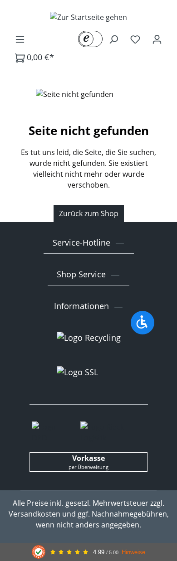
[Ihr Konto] (157, 39)
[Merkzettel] (135, 39)
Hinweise (133, 552)
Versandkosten (34, 514)
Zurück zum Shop (88, 213)
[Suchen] (113, 39)
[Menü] (20, 39)
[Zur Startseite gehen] (88, 17)
